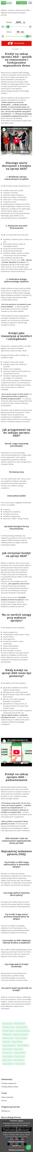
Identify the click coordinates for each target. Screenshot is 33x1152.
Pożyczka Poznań (7, 1052)
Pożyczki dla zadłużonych (20, 1034)
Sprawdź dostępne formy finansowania (16, 527)
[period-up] (30, 36)
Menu (30, 3)
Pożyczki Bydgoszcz (23, 1045)
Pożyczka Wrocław (20, 1052)
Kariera (4, 1100)
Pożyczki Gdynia (19, 1063)
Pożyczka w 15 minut (8, 1027)
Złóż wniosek (11, 838)
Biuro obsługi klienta (11, 1117)
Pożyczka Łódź (18, 1049)
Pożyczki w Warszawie (9, 1045)
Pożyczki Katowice (19, 1060)
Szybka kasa (6, 1041)
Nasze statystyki (7, 1097)
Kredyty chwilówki (17, 1041)
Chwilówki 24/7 (7, 1034)
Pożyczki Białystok (8, 1063)
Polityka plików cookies (9, 1087)
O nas (4, 1093)
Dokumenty (6, 1079)
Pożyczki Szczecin (19, 1056)
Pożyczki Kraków (7, 1049)
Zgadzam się (16, 1145)
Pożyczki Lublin (7, 1060)
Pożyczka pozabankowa (22, 1031)
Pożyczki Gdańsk (7, 1056)
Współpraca (5, 1111)
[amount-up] (30, 26)
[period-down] (2, 36)
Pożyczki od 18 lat (22, 1027)
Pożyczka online (7, 1023)
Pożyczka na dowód (8, 1031)
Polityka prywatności (8, 1083)
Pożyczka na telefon (21, 1038)
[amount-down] (2, 26)
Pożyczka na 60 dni (19, 1023)
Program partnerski (10, 1107)
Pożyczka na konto (8, 1038)
